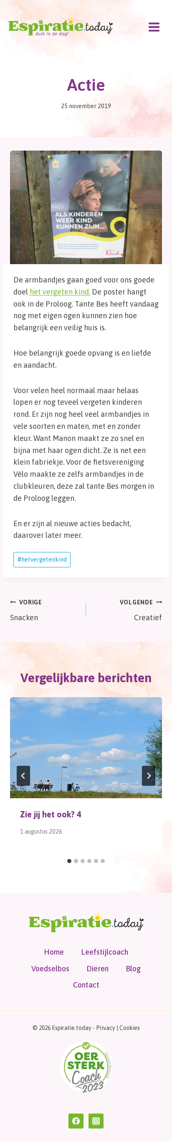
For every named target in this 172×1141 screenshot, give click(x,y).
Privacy (105, 1028)
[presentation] (86, 747)
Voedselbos (50, 968)
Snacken (26, 610)
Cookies (129, 1028)
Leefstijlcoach (104, 952)
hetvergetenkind (42, 559)
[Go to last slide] (23, 776)
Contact (86, 984)
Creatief (141, 610)
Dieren (97, 968)
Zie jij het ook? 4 (50, 814)
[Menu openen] (154, 26)
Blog (133, 968)
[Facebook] (75, 1121)
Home (54, 952)
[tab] (69, 861)
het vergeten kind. (60, 291)
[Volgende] (148, 776)
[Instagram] (96, 1121)
